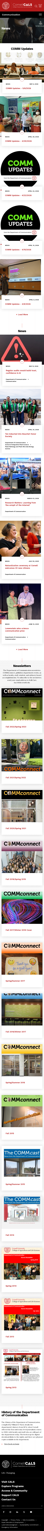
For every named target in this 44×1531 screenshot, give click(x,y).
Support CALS (10, 1495)
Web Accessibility (28, 1520)
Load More (23, 314)
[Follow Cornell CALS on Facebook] (3, 1512)
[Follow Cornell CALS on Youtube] (31, 1512)
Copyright (5, 1520)
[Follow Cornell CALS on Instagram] (10, 1512)
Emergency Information (10, 1527)
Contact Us (8, 1499)
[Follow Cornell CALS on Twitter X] (24, 1512)
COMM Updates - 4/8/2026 (17, 304)
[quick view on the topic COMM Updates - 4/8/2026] (22, 295)
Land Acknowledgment (9, 1525)
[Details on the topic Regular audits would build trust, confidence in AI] (22, 362)
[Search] (36, 6)
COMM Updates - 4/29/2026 (18, 141)
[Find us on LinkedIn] (17, 1512)
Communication (11, 14)
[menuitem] (40, 6)
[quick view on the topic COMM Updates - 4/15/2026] (22, 241)
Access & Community (14, 1490)
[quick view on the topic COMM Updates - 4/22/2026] (22, 187)
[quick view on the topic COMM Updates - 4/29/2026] (22, 132)
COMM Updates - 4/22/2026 (18, 195)
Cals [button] (40, 4)
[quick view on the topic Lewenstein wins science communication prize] (22, 620)
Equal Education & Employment (13, 1522)
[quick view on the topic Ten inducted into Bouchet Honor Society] (22, 425)
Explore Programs (13, 1486)
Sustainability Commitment (29, 1525)
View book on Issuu (11, 1444)
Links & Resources (8, 1506)
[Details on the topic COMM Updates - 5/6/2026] (22, 79)
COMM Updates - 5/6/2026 (18, 88)
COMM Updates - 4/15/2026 (18, 250)
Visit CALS (8, 1481)
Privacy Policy (15, 1520)
